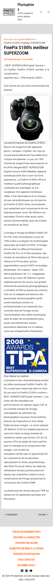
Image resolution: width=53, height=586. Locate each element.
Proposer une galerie (26, 543)
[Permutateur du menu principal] (41, 12)
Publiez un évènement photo (26, 532)
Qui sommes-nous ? (26, 565)
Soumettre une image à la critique (26, 548)
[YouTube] (31, 570)
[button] (48, 12)
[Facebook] (22, 570)
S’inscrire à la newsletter (26, 537)
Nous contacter (26, 559)
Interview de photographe (26, 554)
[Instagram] (26, 570)
